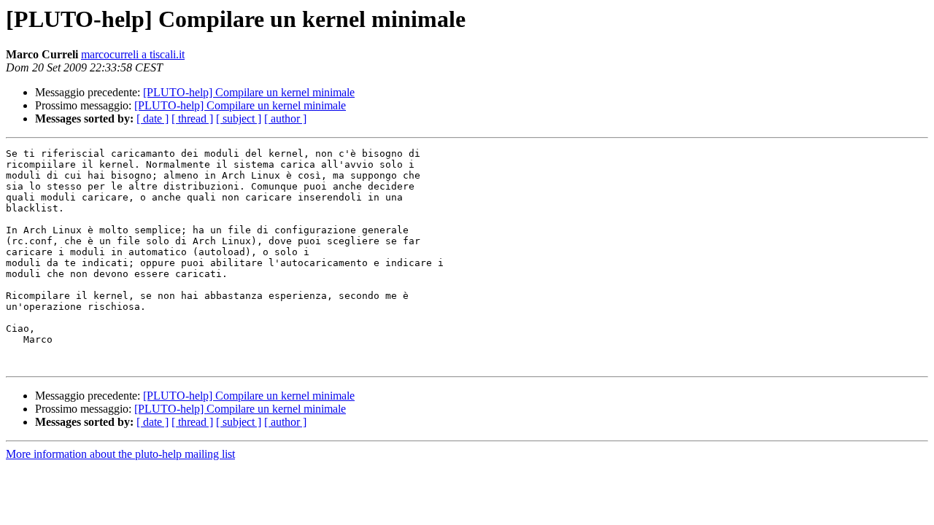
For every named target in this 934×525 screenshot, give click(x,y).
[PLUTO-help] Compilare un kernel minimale (249, 92)
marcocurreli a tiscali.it (133, 54)
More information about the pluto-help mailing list (120, 454)
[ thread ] (192, 118)
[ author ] (285, 118)
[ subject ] (238, 118)
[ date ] (152, 118)
